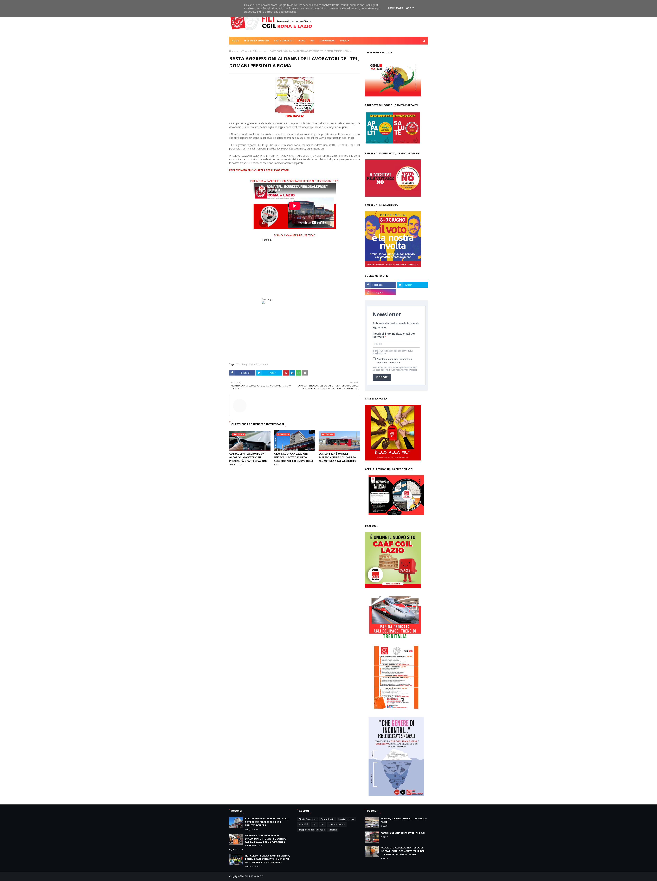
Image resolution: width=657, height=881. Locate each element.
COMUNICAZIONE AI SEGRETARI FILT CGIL (403, 833)
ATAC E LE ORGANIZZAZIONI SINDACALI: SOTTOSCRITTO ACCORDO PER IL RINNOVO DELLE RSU (293, 459)
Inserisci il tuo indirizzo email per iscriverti (394, 335)
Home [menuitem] (235, 40)
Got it (410, 8)
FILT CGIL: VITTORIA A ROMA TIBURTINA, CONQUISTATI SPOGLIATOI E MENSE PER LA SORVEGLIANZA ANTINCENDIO (267, 859)
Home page (235, 51)
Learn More (395, 8)
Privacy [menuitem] (344, 40)
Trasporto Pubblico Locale (255, 51)
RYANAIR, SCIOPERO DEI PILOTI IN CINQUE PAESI (404, 820)
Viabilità (333, 829)
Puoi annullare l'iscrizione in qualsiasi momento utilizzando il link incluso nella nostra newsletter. (395, 368)
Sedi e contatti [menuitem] (283, 40)
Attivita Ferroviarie (308, 819)
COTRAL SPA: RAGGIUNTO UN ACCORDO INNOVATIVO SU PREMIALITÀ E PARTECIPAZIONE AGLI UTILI (248, 459)
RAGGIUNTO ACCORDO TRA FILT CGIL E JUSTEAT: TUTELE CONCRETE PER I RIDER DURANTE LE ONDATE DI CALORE (402, 851)
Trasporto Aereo (336, 824)
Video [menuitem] (301, 40)
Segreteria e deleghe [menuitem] (256, 40)
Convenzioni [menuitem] (327, 40)
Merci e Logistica (346, 819)
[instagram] (380, 292)
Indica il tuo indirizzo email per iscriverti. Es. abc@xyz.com (393, 352)
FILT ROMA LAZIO (254, 876)
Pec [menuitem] (312, 40)
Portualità (303, 824)
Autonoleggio (327, 819)
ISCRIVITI (382, 377)
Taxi (322, 824)
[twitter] (412, 285)
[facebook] (380, 285)
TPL (238, 364)
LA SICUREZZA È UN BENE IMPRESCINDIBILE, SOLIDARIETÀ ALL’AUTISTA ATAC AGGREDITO (337, 457)
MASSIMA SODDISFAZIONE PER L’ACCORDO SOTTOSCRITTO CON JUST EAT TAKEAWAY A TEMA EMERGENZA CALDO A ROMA (266, 840)
